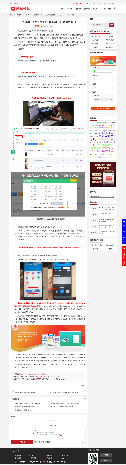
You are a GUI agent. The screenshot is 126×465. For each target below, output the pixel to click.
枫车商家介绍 (105, 3)
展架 (95, 125)
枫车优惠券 (109, 128)
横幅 (97, 136)
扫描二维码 (43, 376)
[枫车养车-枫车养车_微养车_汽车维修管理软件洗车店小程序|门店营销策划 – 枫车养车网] (21, 10)
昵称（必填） (54, 420)
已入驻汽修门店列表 (96, 245)
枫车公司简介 (110, 245)
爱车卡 (95, 154)
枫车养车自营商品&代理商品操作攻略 (62, 406)
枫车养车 (43, 26)
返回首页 (33, 458)
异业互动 (99, 125)
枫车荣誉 (97, 133)
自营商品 (27, 15)
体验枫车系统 (106, 9)
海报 (112, 151)
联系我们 (113, 3)
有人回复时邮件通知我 (43, 442)
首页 (62, 9)
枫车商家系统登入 (109, 47)
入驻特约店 (104, 122)
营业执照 (18, 458)
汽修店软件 (103, 139)
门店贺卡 (105, 157)
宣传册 (92, 125)
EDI (63, 458)
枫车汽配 (96, 249)
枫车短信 (92, 133)
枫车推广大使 (111, 130)
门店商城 (59, 15)
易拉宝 (96, 127)
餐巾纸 (111, 157)
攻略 (112, 125)
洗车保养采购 (96, 44)
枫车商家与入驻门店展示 (80, 3)
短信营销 (100, 154)
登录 (28, 3)
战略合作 (104, 125)
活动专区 (110, 249)
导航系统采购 (110, 40)
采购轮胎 (110, 36)
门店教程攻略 (18, 15)
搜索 (111, 25)
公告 (109, 122)
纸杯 (104, 154)
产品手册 (92, 122)
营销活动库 (109, 154)
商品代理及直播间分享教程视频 (25, 391)
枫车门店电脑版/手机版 (48, 15)
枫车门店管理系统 (94, 3)
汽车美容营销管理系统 (101, 147)
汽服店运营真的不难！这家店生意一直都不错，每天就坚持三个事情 (69, 391)
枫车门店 (106, 133)
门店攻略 (87, 9)
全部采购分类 (96, 47)
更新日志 (49, 455)
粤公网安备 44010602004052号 (55, 462)
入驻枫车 (98, 122)
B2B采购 (69, 9)
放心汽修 (92, 127)
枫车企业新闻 (102, 127)
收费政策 (109, 125)
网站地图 (49, 458)
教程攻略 (18, 455)
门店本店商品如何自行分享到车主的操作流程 (29, 403)
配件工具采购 (110, 44)
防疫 (108, 157)
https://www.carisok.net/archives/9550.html (33, 374)
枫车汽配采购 (96, 36)
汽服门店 (95, 142)
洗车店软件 (103, 151)
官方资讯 (96, 9)
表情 (83, 442)
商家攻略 (78, 9)
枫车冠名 (100, 130)
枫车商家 (105, 130)
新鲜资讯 (65, 455)
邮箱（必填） (54, 425)
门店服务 (66, 15)
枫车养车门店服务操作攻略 (23, 410)
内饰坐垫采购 (96, 40)
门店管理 (100, 157)
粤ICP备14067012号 (34, 462)
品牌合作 (113, 122)
